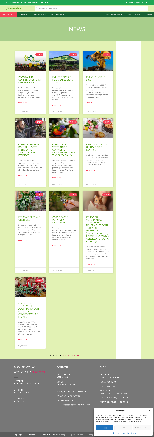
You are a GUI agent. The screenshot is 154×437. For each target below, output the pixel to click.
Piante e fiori (23, 14)
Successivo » (77, 356)
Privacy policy (125, 433)
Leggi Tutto (22, 103)
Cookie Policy (115, 433)
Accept (105, 428)
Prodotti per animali (57, 14)
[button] (149, 411)
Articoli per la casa (39, 14)
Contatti (133, 433)
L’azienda (138, 14)
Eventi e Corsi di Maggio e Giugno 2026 (62, 80)
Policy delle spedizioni (69, 434)
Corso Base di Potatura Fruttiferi (60, 220)
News (129, 14)
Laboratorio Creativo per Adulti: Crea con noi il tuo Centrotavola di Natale (28, 310)
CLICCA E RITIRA (8, 14)
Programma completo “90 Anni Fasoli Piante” (29, 80)
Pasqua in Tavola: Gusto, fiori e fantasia (97, 147)
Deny (123, 428)
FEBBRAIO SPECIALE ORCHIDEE (29, 218)
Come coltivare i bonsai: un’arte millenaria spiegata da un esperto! (28, 149)
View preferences (142, 428)
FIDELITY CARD (39, 372)
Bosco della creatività (112, 14)
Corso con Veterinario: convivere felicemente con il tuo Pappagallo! (63, 149)
